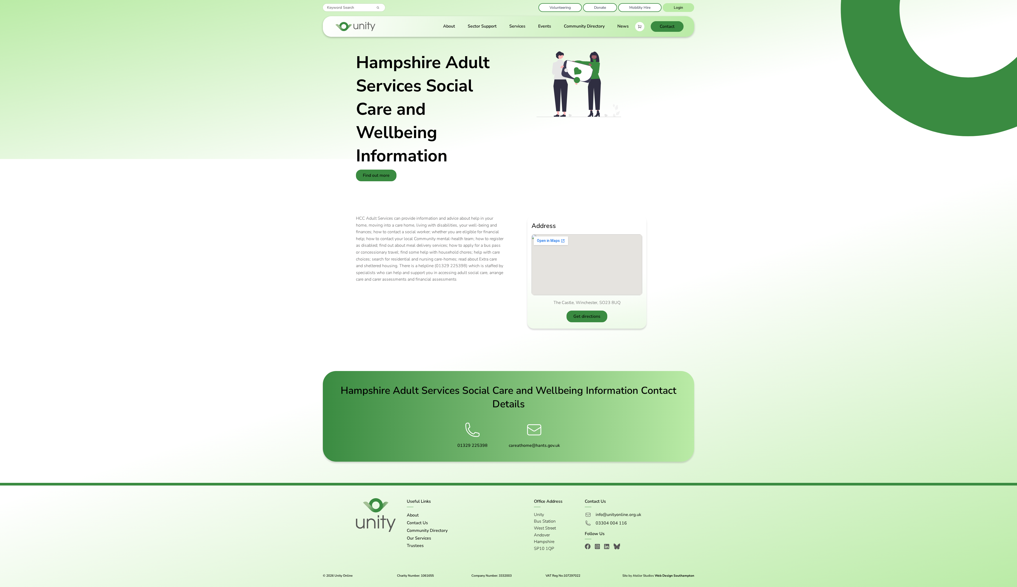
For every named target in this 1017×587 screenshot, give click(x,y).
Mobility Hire (639, 7)
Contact (667, 26)
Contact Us (417, 523)
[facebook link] (588, 547)
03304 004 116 (611, 523)
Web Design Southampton (674, 575)
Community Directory (584, 26)
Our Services (419, 538)
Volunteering (560, 7)
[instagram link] (597, 547)
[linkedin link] (606, 547)
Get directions (586, 316)
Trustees (415, 546)
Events (544, 26)
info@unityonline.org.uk (618, 515)
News (623, 26)
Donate (600, 7)
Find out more (376, 175)
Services (517, 26)
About (449, 26)
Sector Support (482, 26)
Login (678, 7)
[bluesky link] (617, 547)
